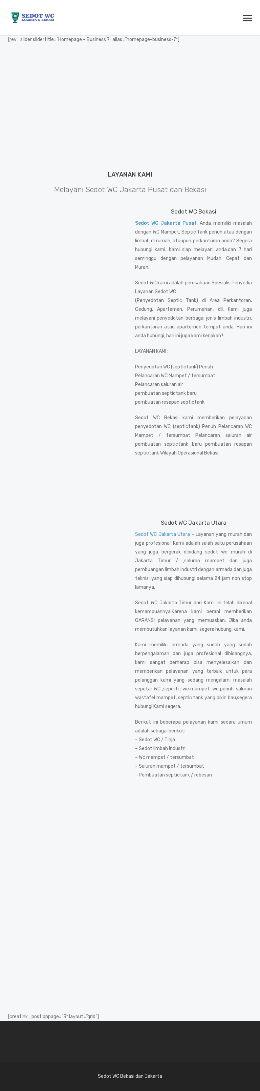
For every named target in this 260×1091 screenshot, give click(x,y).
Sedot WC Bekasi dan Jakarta (130, 1076)
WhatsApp (99, 849)
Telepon (159, 849)
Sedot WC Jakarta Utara (162, 534)
